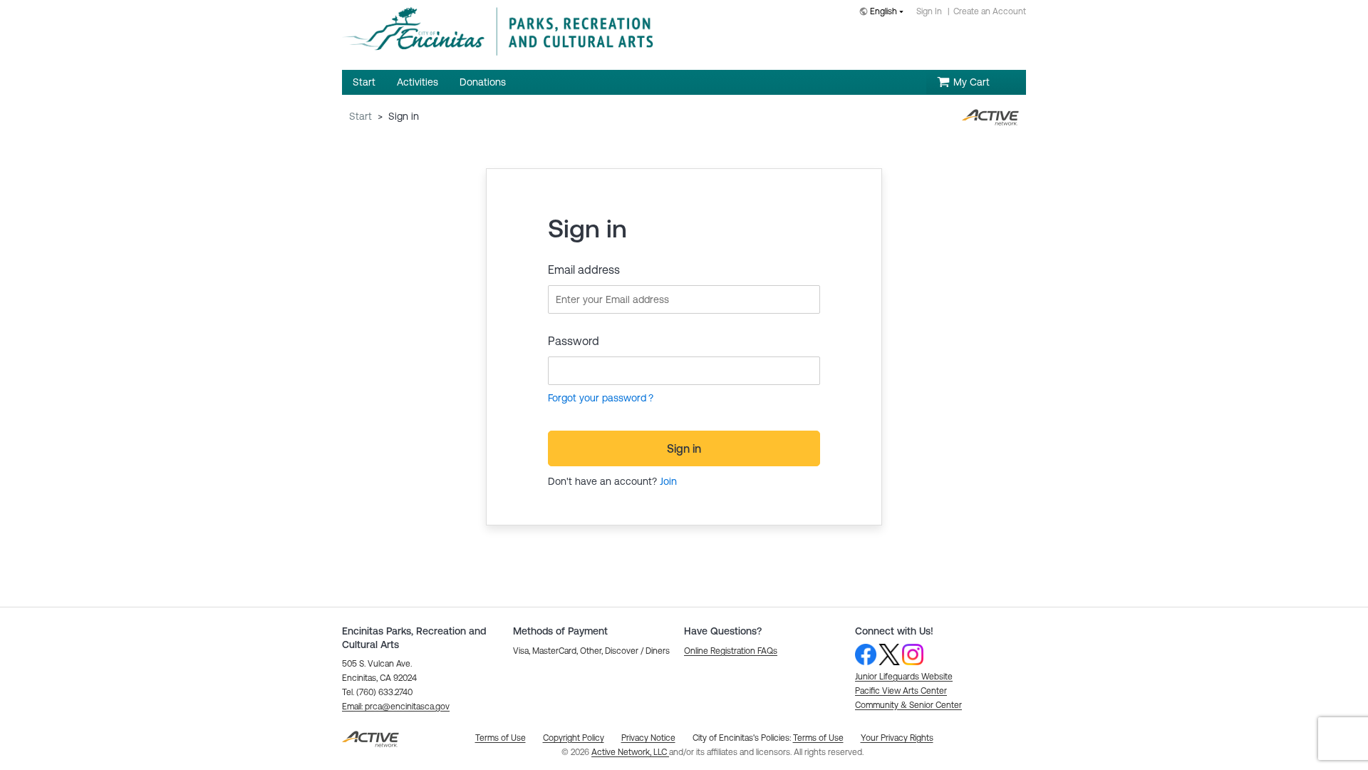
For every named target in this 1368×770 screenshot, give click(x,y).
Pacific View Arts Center (901, 691)
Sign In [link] (929, 11)
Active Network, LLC (630, 752)
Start (360, 116)
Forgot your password (597, 398)
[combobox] (884, 12)
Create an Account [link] (989, 11)
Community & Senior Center (908, 705)
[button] (396, 707)
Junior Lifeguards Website (904, 677)
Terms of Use (818, 738)
